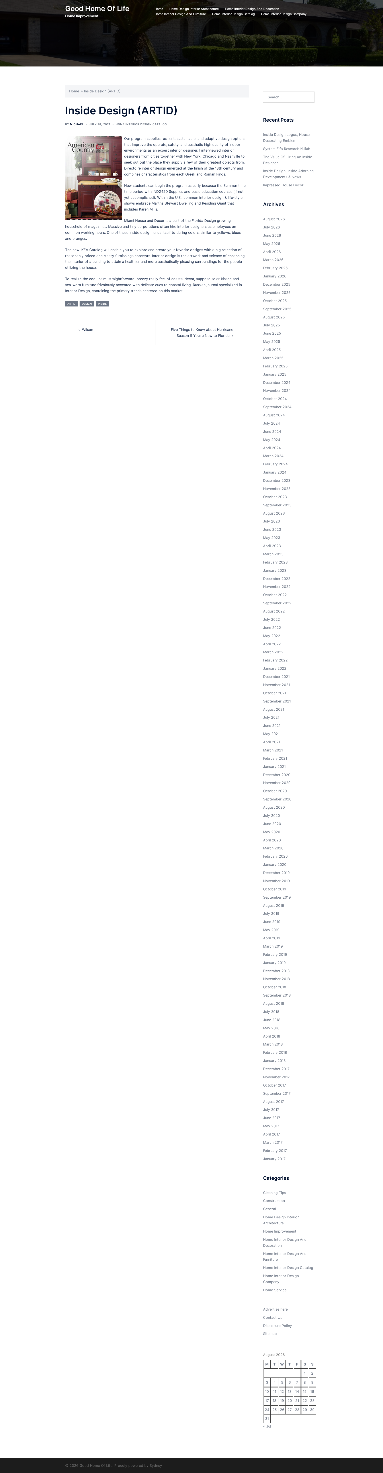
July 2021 (271, 717)
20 (289, 1400)
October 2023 (275, 497)
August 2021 (273, 709)
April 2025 (272, 349)
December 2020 (276, 775)
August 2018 (273, 1003)
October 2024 (275, 398)
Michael (77, 124)
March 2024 (273, 456)
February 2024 (275, 464)
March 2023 (273, 554)
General (269, 1209)
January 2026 (274, 276)
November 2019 (276, 881)
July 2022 (271, 619)
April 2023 (272, 546)
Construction (274, 1200)
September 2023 (277, 505)
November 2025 (277, 292)
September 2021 (277, 701)
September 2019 (277, 897)
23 (312, 1400)
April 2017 (271, 1134)
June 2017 (271, 1118)
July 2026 (271, 227)
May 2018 (271, 1028)
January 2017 (274, 1159)
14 (297, 1391)
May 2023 (271, 537)
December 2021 (276, 676)
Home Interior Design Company (284, 14)
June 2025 (272, 333)
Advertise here (275, 1309)
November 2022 (277, 586)
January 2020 (274, 864)
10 (267, 1391)
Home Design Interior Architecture (194, 9)
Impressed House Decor (283, 185)
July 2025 (271, 325)
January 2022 (274, 668)
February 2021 (275, 758)
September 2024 (277, 407)
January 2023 (274, 570)
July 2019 (271, 913)
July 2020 (271, 815)
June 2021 (271, 725)
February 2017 (275, 1150)
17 (267, 1400)
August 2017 (273, 1101)
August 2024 (274, 415)
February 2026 (275, 268)
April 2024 (272, 448)
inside (102, 303)
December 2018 (276, 971)
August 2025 (274, 317)
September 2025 (277, 309)
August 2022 (274, 611)
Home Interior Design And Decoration (252, 9)
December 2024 (276, 382)
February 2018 (275, 1052)
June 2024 (272, 431)
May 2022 (271, 636)
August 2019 (273, 905)
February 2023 (275, 562)
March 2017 (273, 1142)
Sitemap (270, 1333)
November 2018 (276, 979)
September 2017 (277, 1093)
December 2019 (276, 872)
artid (71, 303)
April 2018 (271, 1036)
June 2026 (272, 235)
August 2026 (274, 219)
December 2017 (276, 1069)
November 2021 (276, 685)
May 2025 (271, 341)
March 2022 (273, 652)
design (87, 303)
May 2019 (271, 930)
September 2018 (277, 995)
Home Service (275, 1290)
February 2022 (275, 660)
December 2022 (276, 578)
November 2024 (277, 390)
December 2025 (276, 284)
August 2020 (274, 807)
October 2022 (275, 595)
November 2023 (277, 488)
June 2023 (272, 529)
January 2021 (274, 766)
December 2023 (276, 480)
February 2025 (275, 366)
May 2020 (271, 832)
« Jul (267, 1426)
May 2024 (271, 439)
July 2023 (271, 521)
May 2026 (271, 243)
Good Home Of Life (97, 8)
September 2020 (277, 799)
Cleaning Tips (274, 1192)
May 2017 (271, 1126)
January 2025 (274, 374)
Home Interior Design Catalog (233, 14)
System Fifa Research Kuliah (286, 148)
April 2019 (271, 938)
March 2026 (273, 260)
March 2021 (273, 750)
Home (159, 9)
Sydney (156, 1465)
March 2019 (273, 946)
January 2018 (274, 1060)
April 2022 (272, 644)
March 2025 (273, 358)
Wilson (87, 329)
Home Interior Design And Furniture (180, 14)
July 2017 (271, 1109)
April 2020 (272, 840)
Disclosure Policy (277, 1325)
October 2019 (274, 889)
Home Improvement (279, 1231)
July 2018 (271, 1011)
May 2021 (271, 734)
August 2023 (274, 513)
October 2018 (274, 987)
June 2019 (271, 921)
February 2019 (275, 954)
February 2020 (275, 856)
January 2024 (274, 472)
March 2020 (273, 848)
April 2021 (271, 742)
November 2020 (277, 782)
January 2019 (274, 962)
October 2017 (274, 1085)
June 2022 (272, 627)
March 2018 (273, 1044)
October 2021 (274, 693)
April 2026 (272, 252)
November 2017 (276, 1077)
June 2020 (272, 823)
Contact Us (272, 1317)
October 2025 (275, 301)
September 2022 (277, 603)
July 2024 (271, 423)
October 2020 (275, 791)
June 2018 (271, 1020)
